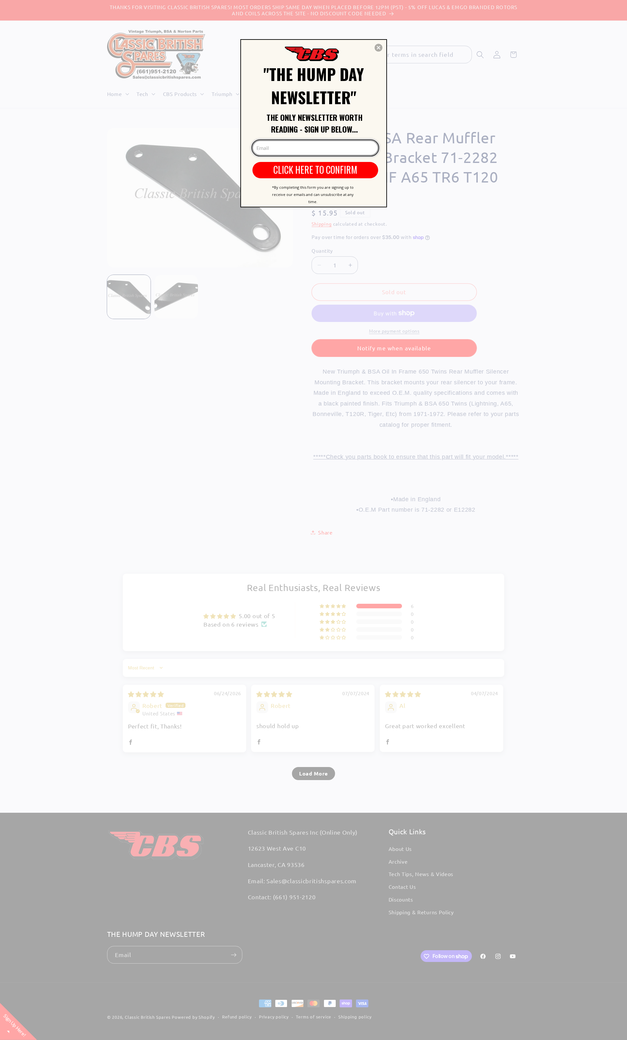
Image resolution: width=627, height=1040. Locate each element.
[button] (378, 48)
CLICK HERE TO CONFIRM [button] (315, 169)
